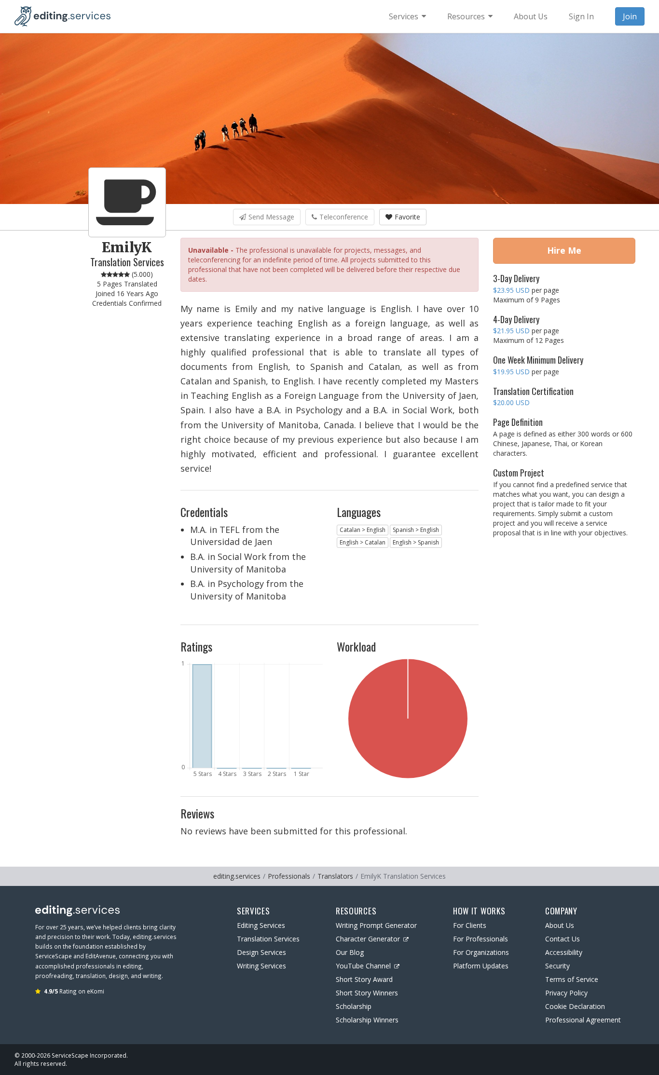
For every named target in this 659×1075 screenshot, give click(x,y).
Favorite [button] (407, 216)
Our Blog (350, 952)
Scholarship (353, 1006)
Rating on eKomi (74, 991)
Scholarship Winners (367, 1019)
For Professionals (480, 938)
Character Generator (368, 938)
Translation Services (268, 938)
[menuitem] (407, 16)
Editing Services (261, 925)
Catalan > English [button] (362, 530)
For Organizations (481, 952)
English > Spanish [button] (416, 542)
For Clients (469, 925)
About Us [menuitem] (531, 16)
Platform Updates (480, 965)
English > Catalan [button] (362, 542)
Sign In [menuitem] (581, 16)
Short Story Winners (367, 992)
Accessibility (563, 952)
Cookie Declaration (575, 1006)
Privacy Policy (566, 992)
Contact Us (562, 938)
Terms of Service (571, 979)
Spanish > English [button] (416, 530)
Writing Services (261, 965)
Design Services (261, 952)
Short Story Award (364, 979)
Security (557, 965)
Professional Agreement (583, 1019)
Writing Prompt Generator (376, 925)
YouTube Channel (363, 965)
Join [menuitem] (630, 16)
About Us (559, 925)
